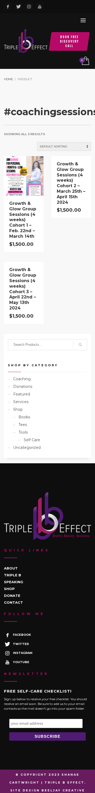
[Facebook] (8, 7)
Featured (21, 394)
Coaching (22, 379)
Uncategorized (27, 447)
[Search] (80, 344)
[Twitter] (18, 7)
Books (24, 417)
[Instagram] (29, 7)
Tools (23, 432)
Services (20, 401)
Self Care (32, 440)
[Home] (47, 516)
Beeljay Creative (63, 790)
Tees (22, 424)
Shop (18, 409)
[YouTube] (40, 7)
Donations (22, 386)
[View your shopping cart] (85, 61)
